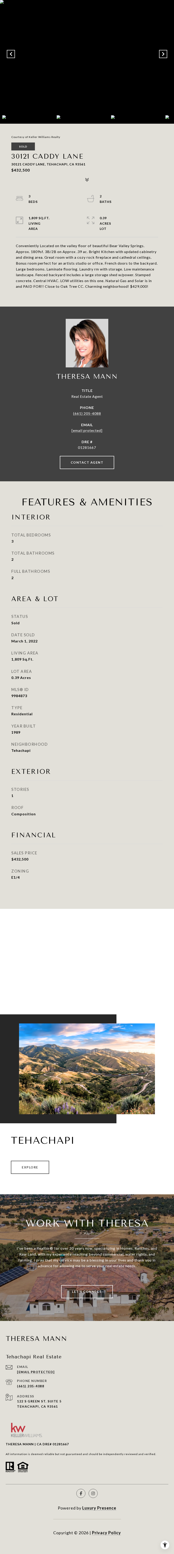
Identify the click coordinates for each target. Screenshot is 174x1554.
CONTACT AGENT (87, 462)
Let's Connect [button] (87, 1291)
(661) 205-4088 (87, 413)
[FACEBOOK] (80, 1493)
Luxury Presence (99, 1507)
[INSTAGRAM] (93, 1493)
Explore (30, 1167)
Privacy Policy (106, 1532)
